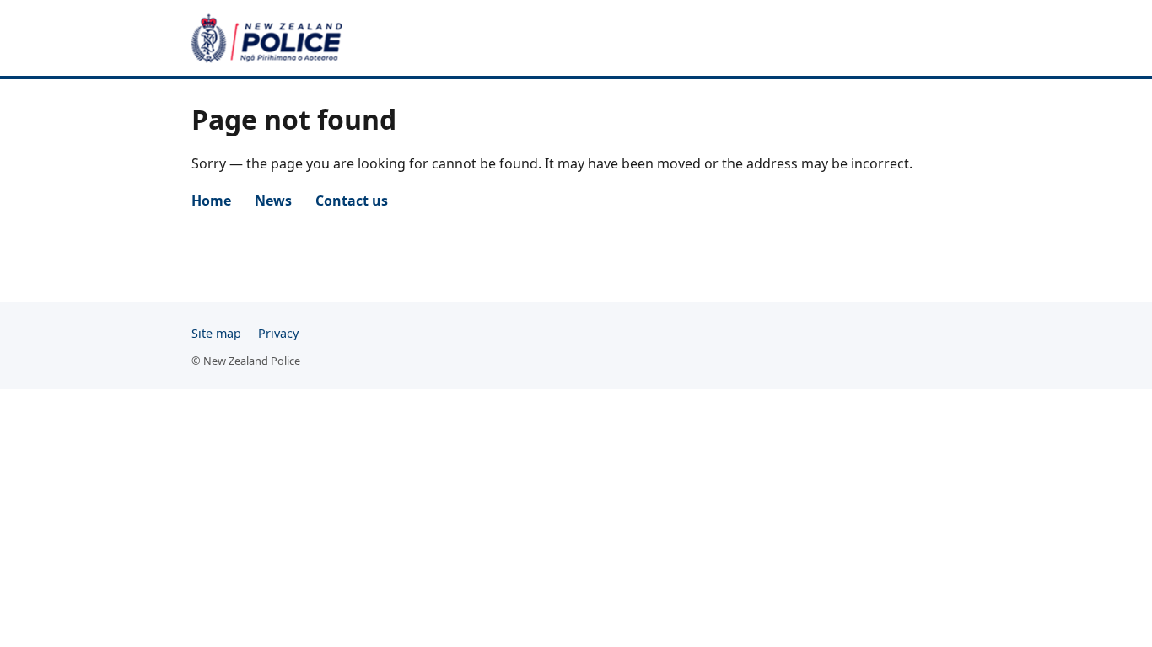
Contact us (351, 200)
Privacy (278, 333)
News (273, 200)
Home (211, 200)
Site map (216, 333)
